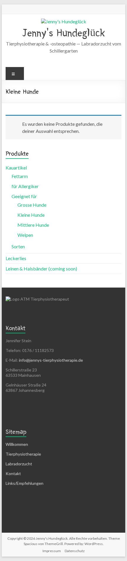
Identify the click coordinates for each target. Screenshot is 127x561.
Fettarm (20, 176)
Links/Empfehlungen (24, 483)
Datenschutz (75, 551)
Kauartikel (16, 167)
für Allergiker (25, 186)
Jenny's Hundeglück (63, 32)
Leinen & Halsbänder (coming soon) (41, 268)
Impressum (52, 551)
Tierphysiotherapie (23, 453)
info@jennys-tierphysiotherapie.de (51, 360)
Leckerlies (16, 258)
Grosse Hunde (31, 205)
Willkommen (17, 444)
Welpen (25, 235)
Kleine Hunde (31, 215)
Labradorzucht (19, 463)
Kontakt (13, 473)
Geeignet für (24, 196)
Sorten (18, 246)
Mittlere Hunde (33, 225)
